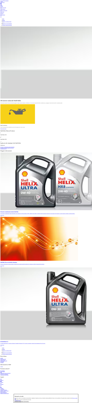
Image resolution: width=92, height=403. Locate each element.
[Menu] (46, 17)
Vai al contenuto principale (4, 0)
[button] (46, 6)
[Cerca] (46, 16)
